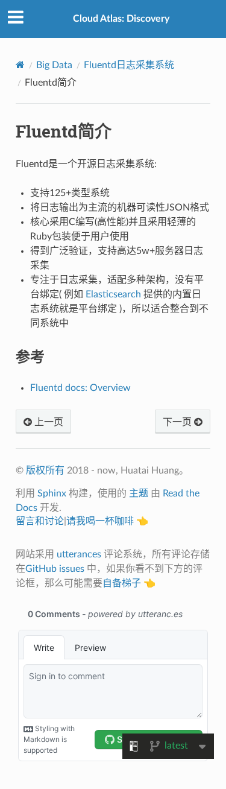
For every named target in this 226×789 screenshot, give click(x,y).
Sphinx (51, 493)
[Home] (20, 65)
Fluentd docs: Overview (80, 388)
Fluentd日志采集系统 (129, 65)
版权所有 (45, 470)
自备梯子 (121, 583)
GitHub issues (54, 569)
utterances (79, 554)
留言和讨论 (40, 521)
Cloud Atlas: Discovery (121, 19)
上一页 (47, 422)
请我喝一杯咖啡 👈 (107, 521)
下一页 (178, 422)
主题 (138, 493)
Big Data (54, 65)
